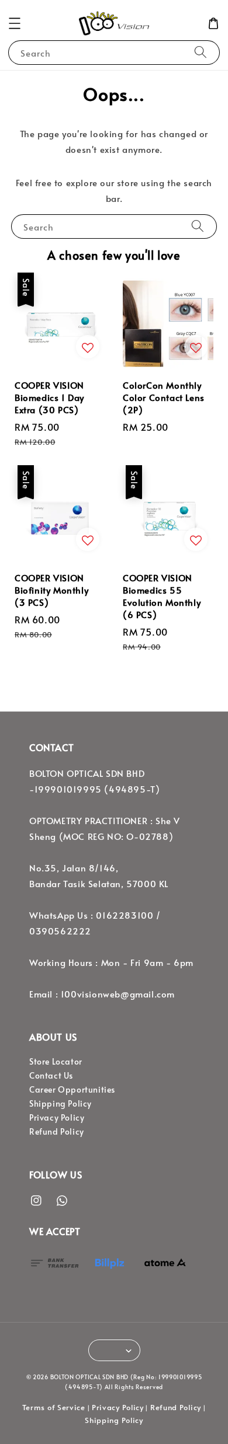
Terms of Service (53, 1407)
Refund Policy (56, 1131)
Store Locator (55, 1061)
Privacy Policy (56, 1117)
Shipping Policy (60, 1103)
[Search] (200, 52)
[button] (14, 23)
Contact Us (51, 1075)
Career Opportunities (72, 1089)
